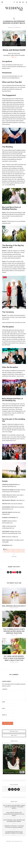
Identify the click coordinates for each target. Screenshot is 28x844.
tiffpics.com (14, 57)
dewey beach (18, 549)
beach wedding (11, 549)
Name (4, 701)
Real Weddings (16, 27)
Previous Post (14, 731)
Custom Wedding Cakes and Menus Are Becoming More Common (14, 821)
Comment (5, 689)
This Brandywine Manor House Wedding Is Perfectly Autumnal (14, 832)
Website (4, 714)
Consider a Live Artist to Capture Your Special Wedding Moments (14, 826)
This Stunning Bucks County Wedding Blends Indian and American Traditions (14, 631)
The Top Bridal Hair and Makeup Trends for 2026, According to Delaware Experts (14, 807)
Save (15, 572)
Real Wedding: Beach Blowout (14, 606)
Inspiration (10, 27)
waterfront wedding (20, 552)
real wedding (18, 550)
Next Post (14, 735)
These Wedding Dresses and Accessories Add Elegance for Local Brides (14, 814)
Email (4, 708)
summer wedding (11, 552)
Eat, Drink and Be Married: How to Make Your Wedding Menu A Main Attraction (14, 658)
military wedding (10, 550)
